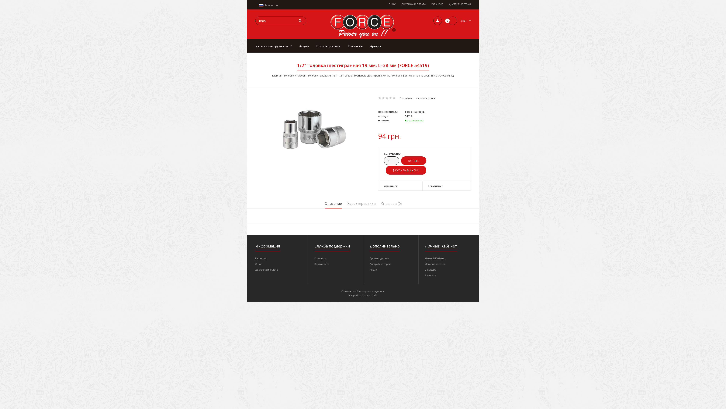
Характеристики (361, 203)
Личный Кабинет (435, 258)
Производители (379, 258)
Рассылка (430, 275)
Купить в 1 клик (406, 170)
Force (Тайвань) (415, 111)
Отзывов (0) (391, 203)
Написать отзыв (426, 98)
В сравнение (435, 186)
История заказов (435, 264)
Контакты (320, 258)
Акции (373, 269)
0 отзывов (406, 98)
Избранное (390, 186)
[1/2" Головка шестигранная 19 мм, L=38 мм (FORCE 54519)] (313, 129)
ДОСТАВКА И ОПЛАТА (413, 4)
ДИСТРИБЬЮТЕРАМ (460, 4)
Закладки (431, 269)
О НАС (392, 4)
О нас (258, 264)
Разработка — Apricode (363, 295)
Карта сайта (321, 264)
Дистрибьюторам (380, 264)
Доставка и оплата (266, 269)
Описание (333, 203)
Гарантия (261, 258)
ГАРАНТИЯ (437, 4)
